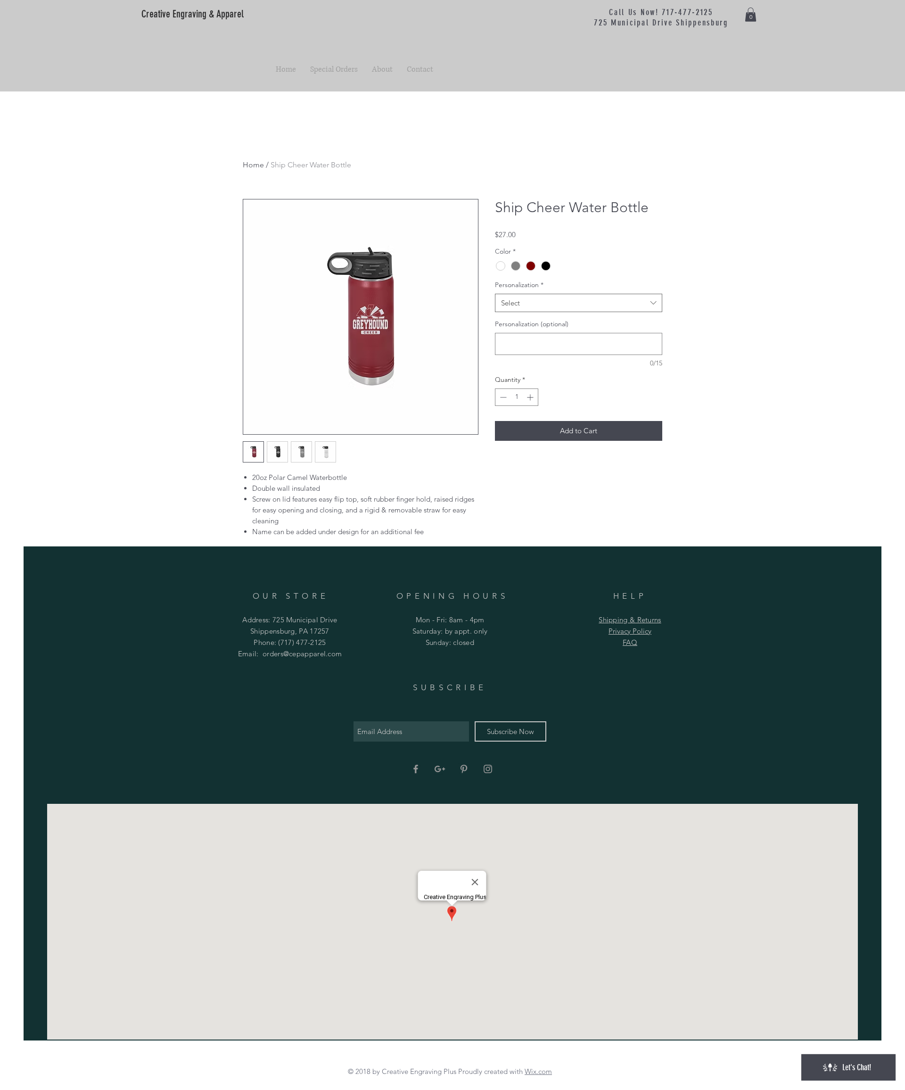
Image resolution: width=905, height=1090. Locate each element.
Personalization (519, 285)
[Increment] (531, 397)
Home (253, 164)
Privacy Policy (630, 631)
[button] (751, 15)
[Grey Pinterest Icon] (463, 769)
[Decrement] (502, 397)
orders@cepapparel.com (302, 653)
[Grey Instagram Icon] (488, 769)
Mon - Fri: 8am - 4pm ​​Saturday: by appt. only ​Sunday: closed (450, 631)
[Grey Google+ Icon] (439, 769)
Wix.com (538, 1071)
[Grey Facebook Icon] (415, 769)
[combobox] (578, 303)
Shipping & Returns (630, 619)
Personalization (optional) (531, 324)
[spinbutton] (516, 397)
